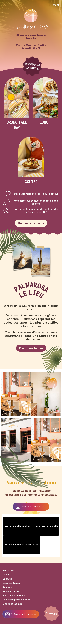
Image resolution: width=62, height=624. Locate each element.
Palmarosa (8, 570)
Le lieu (6, 574)
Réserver (7, 587)
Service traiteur (11, 591)
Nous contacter (11, 582)
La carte (7, 578)
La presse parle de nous (16, 599)
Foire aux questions (13, 595)
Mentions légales (12, 603)
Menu (56, 4)
